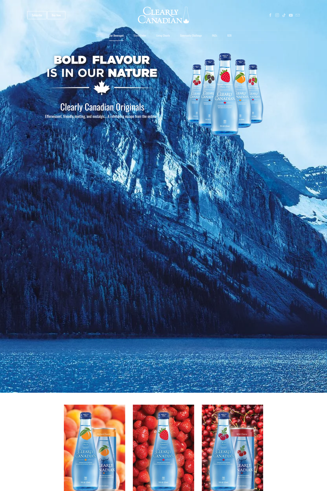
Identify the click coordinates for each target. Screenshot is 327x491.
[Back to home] (163, 15)
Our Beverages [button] (116, 35)
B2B (229, 35)
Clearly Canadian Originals (102, 106)
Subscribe (37, 15)
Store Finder (140, 35)
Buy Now (56, 15)
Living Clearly (163, 35)
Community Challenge (191, 35)
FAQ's (214, 35)
